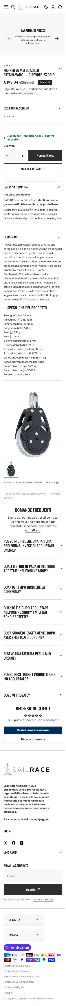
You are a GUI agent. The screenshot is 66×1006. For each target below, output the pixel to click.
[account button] (53, 7)
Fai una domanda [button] (32, 756)
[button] (46, 7)
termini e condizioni (43, 916)
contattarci (32, 530)
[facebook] (14, 860)
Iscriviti (29, 907)
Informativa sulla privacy (17, 987)
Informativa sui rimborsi (17, 993)
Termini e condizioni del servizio (21, 998)
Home (7, 482)
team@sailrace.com (41, 214)
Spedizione (34, 89)
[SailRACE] (30, 7)
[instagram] (22, 860)
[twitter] (5, 860)
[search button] (13, 7)
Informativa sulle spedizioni (19, 1004)
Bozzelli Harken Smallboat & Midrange (37, 482)
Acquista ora (45, 155)
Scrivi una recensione (31, 747)
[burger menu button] (6, 7)
